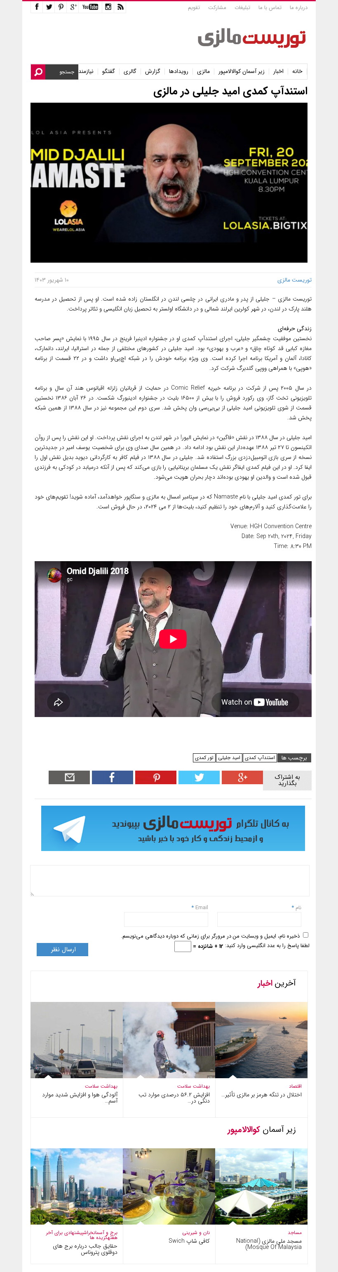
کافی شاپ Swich (189, 1241)
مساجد (295, 1233)
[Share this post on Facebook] (154, 782)
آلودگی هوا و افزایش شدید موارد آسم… (79, 1097)
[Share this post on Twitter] (198, 782)
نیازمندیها (83, 71)
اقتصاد (295, 1086)
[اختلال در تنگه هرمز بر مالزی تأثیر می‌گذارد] (255, 1076)
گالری (130, 71)
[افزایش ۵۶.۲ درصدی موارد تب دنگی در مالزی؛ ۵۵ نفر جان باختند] (163, 1076)
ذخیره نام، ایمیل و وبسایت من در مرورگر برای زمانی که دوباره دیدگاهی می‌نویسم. (210, 936)
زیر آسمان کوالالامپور (241, 71)
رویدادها (178, 71)
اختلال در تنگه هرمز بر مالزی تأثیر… (261, 1094)
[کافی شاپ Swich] (163, 1223)
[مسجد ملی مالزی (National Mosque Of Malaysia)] (255, 1223)
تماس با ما (270, 7)
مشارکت (217, 7)
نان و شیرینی (196, 1233)
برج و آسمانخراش (100, 1233)
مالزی (203, 71)
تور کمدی (204, 758)
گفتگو (108, 71)
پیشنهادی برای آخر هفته (81, 1235)
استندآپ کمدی (260, 758)
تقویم (194, 7)
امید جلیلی (229, 758)
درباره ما (298, 7)
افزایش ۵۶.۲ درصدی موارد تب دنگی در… (174, 1097)
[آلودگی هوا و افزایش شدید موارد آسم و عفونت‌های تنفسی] (71, 1076)
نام (297, 907)
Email (201, 907)
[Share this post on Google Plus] (241, 782)
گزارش (152, 71)
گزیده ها (99, 1237)
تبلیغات (242, 7)
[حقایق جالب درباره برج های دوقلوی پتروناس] (71, 1223)
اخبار (278, 71)
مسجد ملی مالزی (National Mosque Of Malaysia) (269, 1244)
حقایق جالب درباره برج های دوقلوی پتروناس (85, 1249)
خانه (297, 71)
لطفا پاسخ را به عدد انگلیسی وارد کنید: (267, 945)
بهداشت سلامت (101, 1086)
